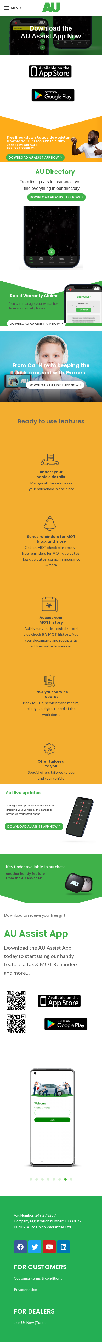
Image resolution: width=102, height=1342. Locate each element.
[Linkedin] (63, 1246)
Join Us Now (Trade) (30, 1322)
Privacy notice (25, 1289)
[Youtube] (49, 1246)
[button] (71, 1179)
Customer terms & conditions (38, 1278)
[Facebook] (20, 1246)
